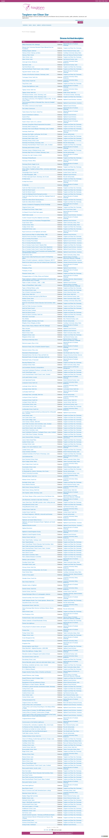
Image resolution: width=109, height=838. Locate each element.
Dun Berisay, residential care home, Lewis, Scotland (35, 665)
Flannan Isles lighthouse (28, 623)
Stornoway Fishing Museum (29, 158)
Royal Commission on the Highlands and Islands (34, 231)
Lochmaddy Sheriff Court (28, 391)
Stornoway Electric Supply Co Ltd (30, 164)
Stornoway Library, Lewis (69, 790)
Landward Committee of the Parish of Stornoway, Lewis (36, 453)
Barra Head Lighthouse (28, 785)
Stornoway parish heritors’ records (30, 147)
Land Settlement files (27, 456)
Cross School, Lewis (27, 695)
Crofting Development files (28, 700)
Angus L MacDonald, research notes (31, 802)
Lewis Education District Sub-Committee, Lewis (34, 426)
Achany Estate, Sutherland (29, 824)
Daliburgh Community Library (70, 640)
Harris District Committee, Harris (30, 554)
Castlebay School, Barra (28, 741)
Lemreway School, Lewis (28, 444)
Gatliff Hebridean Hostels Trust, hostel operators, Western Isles (38, 600)
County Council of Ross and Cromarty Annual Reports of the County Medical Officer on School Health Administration (39, 715)
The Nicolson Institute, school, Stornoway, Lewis (34, 94)
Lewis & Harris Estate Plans (29, 440)
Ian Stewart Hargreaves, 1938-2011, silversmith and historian (37, 514)
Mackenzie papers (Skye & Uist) (30, 343)
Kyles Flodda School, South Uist (30, 464)
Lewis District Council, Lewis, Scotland (31, 428)
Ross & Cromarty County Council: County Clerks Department (37, 247)
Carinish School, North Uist (70, 400)
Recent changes (26, 31)
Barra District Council (27, 788)
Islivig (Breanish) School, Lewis (30, 504)
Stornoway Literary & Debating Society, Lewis (33, 150)
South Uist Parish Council (28, 190)
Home (96, 1)
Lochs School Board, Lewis (29, 372)
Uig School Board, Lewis (28, 67)
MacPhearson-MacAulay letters (30, 339)
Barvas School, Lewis (27, 761)
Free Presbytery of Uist (28, 614)
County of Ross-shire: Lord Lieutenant (31, 704)
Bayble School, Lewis (27, 759)
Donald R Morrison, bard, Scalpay (30, 675)
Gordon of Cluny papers (28, 574)
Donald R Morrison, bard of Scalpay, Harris (32, 678)
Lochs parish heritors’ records (29, 377)
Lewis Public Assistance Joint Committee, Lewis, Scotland (36, 423)
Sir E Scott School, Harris (69, 209)
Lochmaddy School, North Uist (70, 389)
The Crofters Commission (28, 108)
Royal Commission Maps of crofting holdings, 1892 (34, 234)
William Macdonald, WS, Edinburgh (31, 44)
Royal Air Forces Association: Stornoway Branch (34, 236)
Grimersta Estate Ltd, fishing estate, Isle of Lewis (34, 570)
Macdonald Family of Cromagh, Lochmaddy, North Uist (35, 357)
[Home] (34, 7)
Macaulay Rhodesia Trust (28, 362)
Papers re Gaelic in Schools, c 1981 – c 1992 (33, 282)
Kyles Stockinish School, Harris (30, 459)
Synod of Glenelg (26, 119)
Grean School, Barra (27, 572)
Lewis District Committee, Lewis (30, 430)
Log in (106, 1)
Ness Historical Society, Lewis (70, 318)
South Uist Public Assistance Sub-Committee (33, 187)
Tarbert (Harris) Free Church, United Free (32, 112)
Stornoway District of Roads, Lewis (31, 167)
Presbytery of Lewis (27, 270)
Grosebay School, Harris (28, 562)
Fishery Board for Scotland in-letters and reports (34, 626)
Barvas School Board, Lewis (29, 763)
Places (34, 25)
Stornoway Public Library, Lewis (30, 138)
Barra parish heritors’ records (29, 782)
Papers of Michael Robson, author (30, 288)
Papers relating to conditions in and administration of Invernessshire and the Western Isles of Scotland (39, 279)
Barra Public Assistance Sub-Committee (32, 777)
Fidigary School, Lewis (27, 635)
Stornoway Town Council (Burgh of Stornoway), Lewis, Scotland (38, 128)
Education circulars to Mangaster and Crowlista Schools (36, 654)
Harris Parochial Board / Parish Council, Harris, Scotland (36, 548)
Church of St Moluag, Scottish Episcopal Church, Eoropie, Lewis (38, 738)
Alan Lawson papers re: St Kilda (30, 806)
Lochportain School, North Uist (29, 382)
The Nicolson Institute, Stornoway (71, 94)
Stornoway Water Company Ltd (30, 126)
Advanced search (79, 20)
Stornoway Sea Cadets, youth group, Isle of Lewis (34, 134)
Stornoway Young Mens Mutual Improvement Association (36, 124)
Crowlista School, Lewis (28, 690)
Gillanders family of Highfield (29, 585)
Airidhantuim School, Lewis (29, 810)
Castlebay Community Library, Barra (72, 53)
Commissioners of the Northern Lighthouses (33, 722)
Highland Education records (29, 525)
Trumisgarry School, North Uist (30, 77)
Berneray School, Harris (28, 754)
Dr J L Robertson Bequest (28, 669)
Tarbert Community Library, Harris (71, 222)
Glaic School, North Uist (28, 581)
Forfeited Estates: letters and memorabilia (32, 617)
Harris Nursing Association (28, 550)
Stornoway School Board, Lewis (30, 136)
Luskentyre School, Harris (28, 364)
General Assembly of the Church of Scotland (33, 597)
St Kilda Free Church (27, 181)
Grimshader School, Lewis (28, 564)
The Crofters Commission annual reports (32, 105)
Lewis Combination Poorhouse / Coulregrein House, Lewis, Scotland (39, 432)
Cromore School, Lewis (28, 697)
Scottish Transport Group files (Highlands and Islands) (35, 217)
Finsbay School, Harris (28, 633)
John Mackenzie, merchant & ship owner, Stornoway (35, 499)
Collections (25, 25)
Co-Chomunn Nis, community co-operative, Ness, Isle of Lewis (37, 725)
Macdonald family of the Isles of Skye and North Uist (35, 355)
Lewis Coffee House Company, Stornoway (32, 434)
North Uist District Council (28, 312)
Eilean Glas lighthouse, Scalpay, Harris (32, 651)
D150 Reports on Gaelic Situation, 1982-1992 (33, 684)
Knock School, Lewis (27, 469)
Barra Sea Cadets (26, 771)
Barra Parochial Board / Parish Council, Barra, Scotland (36, 779)
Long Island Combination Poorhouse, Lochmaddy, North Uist (37, 370)
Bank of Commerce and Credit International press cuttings (36, 790)
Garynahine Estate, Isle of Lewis (30, 602)
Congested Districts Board (28, 718)
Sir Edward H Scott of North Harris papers (32, 212)
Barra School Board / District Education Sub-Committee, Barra (37, 773)
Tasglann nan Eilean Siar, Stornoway (72, 48)
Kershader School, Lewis (28, 482)
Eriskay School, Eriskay (28, 640)
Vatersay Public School (28, 55)
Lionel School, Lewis (27, 415)
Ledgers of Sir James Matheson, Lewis (32, 447)
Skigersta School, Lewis (28, 207)
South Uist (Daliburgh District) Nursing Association (34, 194)
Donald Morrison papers (28, 680)
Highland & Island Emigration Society (31, 531)
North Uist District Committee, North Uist (32, 314)
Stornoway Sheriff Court (28, 131)
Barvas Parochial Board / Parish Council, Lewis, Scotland (36, 765)
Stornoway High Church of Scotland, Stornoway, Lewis (35, 152)
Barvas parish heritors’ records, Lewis (31, 768)
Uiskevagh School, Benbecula (29, 62)
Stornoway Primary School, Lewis (30, 140)
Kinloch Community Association (30, 473)
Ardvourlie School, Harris (28, 800)
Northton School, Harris (28, 298)
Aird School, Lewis (27, 812)
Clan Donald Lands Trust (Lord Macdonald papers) (34, 731)
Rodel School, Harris (27, 254)
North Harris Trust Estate (28, 316)
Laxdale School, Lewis (27, 449)
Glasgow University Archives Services (72, 262)
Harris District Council (27, 552)
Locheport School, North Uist (29, 402)
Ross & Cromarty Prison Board (30, 238)
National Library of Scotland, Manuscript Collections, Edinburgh (71, 257)
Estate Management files (28, 638)
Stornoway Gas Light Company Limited (32, 155)
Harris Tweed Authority (27, 542)
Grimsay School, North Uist (29, 567)
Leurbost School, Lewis (28, 442)
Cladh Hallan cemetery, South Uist (30, 733)
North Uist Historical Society (70, 357)
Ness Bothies (25, 318)
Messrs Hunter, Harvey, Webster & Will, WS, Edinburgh (36, 325)
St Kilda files (25, 185)
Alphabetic (32, 31)
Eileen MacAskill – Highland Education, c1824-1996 (35, 648)
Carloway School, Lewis (28, 745)
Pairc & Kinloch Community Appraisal (31, 292)
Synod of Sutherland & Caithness (30, 114)
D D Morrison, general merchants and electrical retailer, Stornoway (38, 686)
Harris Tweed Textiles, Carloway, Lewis (31, 540)
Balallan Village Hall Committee (30, 796)
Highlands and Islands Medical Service (31, 520)
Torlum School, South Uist (28, 80)
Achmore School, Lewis (28, 820)
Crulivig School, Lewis (27, 688)
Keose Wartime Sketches (28, 484)
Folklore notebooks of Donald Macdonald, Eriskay (34, 620)
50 (47, 830)
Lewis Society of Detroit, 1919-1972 (31, 421)
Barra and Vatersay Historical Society (72, 55)
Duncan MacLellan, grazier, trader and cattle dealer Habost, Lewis (38, 662)
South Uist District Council (28, 192)
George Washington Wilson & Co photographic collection (36, 594)
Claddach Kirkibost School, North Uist (31, 736)
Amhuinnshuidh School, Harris (29, 804)
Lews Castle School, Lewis (29, 417)
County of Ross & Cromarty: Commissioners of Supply (35, 712)
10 (44, 830)
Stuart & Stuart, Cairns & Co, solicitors (31, 121)
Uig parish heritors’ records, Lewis (30, 71)
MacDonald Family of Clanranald (30, 360)
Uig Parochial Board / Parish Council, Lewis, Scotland (35, 69)
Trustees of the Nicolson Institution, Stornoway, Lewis (35, 74)
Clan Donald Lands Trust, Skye (71, 352)
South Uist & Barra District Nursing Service (33, 199)
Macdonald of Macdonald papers (30, 352)
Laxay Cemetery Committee (29, 451)
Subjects (39, 25)
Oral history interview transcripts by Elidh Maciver (34, 296)
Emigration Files (26, 643)
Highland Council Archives (69, 105)
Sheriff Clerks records (27, 215)
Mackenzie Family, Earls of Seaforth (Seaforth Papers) (35, 346)
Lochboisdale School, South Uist (30, 409)
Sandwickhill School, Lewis (29, 229)
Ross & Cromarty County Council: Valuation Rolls (34, 245)
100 (50, 830)
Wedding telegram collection (29, 50)
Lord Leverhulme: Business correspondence (33, 367)
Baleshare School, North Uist (29, 793)
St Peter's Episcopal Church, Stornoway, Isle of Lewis (35, 176)
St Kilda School (26, 178)
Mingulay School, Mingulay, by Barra (31, 323)
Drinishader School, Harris (28, 667)
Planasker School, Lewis (28, 273)
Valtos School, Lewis (27, 57)
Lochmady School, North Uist (29, 386)
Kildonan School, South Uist (29, 479)
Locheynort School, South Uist (29, 397)
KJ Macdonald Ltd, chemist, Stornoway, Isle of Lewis (35, 471)
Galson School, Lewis (27, 611)
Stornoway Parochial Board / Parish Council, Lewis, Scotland (37, 144)
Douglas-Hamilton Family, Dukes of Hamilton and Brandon (36, 672)
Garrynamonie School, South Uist (30, 605)
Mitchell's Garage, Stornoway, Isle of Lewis (33, 321)
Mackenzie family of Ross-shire (30, 350)
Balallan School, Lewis (27, 798)
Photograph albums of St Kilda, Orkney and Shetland (35, 276)
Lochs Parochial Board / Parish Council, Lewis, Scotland (36, 374)
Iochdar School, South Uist (70, 172)
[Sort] (25, 41)
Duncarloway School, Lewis (29, 659)
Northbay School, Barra (28, 300)
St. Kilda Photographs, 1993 (29, 174)
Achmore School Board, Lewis (29, 822)
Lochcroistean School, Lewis (29, 404)
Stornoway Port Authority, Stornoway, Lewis (33, 142)
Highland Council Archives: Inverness (72, 99)
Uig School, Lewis (26, 64)
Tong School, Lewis (27, 83)
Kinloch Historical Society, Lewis (71, 50)
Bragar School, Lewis (27, 751)
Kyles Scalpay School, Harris (29, 461)
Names (30, 25)
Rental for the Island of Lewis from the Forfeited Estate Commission (39, 262)
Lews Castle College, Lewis (29, 419)
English (3, 1)
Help (103, 1)
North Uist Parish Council (28, 308)
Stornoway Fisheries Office (29, 160)
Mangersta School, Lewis (28, 335)
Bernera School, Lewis (27, 757)
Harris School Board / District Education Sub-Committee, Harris (38, 544)
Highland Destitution (27, 528)
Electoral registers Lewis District (30, 646)
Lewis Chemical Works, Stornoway (30, 437)
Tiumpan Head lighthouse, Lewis (30, 86)
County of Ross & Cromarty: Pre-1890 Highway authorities (36, 710)
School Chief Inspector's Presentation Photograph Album (36, 220)
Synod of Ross (26, 116)
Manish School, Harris (27, 332)
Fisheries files (25, 630)
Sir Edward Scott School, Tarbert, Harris (32, 209)
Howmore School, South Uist (29, 517)
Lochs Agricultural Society (28, 380)
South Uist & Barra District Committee (31, 201)
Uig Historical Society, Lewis (70, 59)
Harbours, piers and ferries (28, 559)
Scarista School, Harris (28, 224)
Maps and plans (26, 328)
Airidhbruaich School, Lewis (29, 808)
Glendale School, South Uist (29, 578)
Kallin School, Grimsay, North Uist (30, 487)
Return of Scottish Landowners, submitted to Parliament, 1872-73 (38, 260)
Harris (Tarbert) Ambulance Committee (31, 556)
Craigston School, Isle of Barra (29, 702)
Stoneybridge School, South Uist (30, 172)
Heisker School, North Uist (28, 537)
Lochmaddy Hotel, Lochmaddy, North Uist (32, 394)
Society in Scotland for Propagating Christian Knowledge (36, 204)
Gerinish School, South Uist (29, 588)
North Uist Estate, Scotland (29, 310)
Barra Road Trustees (27, 775)
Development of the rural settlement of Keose (33, 682)
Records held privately (68, 134)
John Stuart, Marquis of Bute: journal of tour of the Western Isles (38, 496)
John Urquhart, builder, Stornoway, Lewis (32, 492)
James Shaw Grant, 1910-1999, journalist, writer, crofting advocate (38, 502)
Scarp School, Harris (27, 222)
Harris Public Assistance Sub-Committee (32, 546)
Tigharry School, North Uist (29, 89)
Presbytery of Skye (27, 268)
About (100, 1)
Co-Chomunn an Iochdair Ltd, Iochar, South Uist (34, 729)
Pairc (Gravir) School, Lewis (29, 290)
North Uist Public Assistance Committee (32, 306)
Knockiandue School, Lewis (29, 467)
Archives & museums (46, 25)
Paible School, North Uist (69, 92)
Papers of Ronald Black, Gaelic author (31, 285)
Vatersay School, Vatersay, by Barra (31, 53)
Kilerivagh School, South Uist (29, 476)
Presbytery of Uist (26, 265)
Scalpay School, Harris (28, 226)
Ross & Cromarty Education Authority (31, 243)
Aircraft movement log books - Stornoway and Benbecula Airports (38, 814)
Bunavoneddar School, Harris (29, 749)
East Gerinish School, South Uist (30, 656)
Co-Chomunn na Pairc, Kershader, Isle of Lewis (34, 727)
